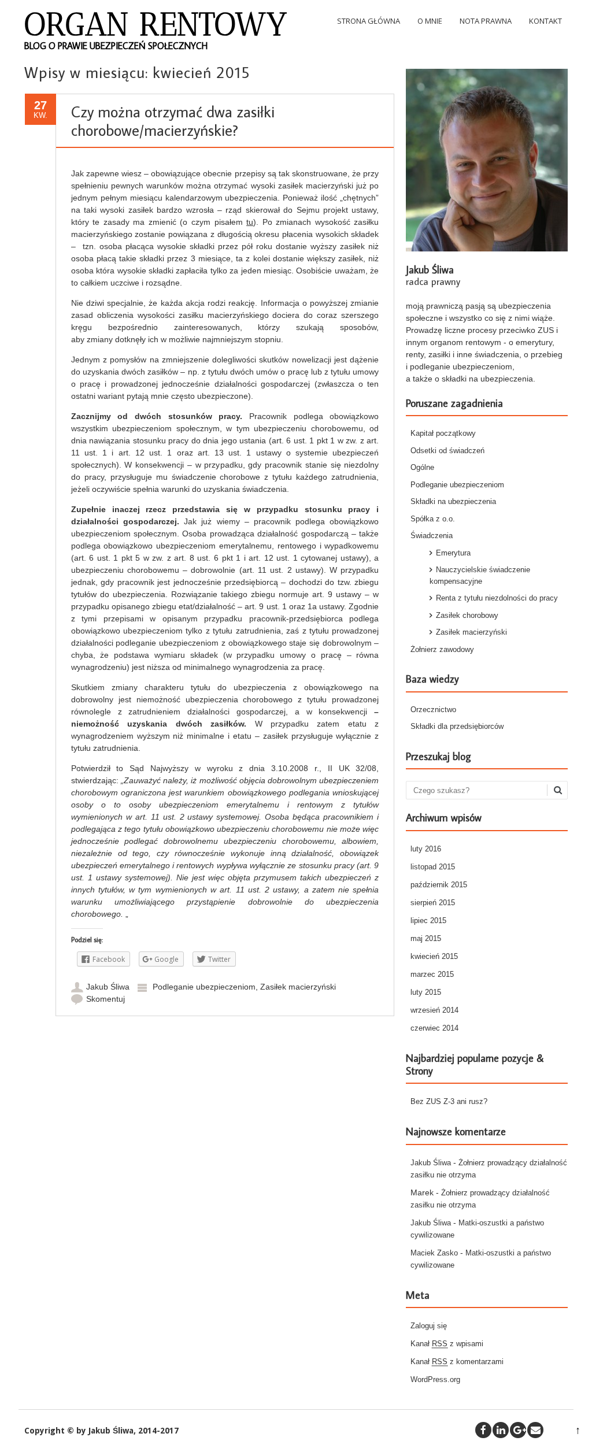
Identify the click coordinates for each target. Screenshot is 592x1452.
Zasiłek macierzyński (298, 986)
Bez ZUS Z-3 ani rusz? (448, 1101)
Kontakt (545, 21)
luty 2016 (425, 848)
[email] (535, 1430)
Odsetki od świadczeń (447, 450)
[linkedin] (500, 1430)
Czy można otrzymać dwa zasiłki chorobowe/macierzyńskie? (173, 120)
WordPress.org (435, 1379)
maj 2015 (425, 938)
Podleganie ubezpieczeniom (204, 986)
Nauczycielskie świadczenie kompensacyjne (480, 575)
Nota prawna (486, 21)
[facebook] (483, 1430)
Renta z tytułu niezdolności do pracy (497, 598)
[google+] (518, 1430)
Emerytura (453, 553)
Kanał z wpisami (446, 1343)
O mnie (429, 21)
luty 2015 (425, 992)
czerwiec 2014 (434, 1028)
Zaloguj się (428, 1325)
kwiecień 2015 (434, 956)
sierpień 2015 (432, 902)
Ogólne (422, 467)
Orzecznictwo (433, 709)
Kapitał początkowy (443, 433)
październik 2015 (438, 884)
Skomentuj (105, 998)
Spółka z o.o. (432, 518)
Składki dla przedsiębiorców (457, 726)
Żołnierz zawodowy (442, 649)
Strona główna (368, 21)
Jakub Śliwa (108, 986)
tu (249, 222)
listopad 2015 (432, 866)
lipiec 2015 (428, 920)
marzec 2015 (432, 974)
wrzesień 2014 (434, 1010)
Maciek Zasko (434, 1253)
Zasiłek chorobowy (467, 615)
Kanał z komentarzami (457, 1361)
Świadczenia (431, 535)
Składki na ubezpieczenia (453, 501)
